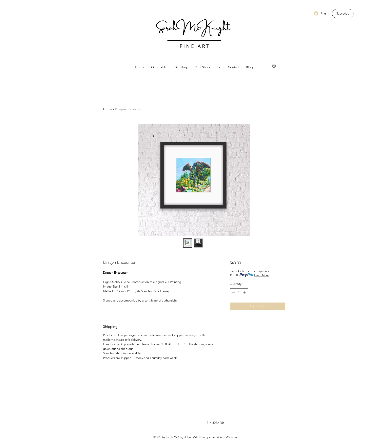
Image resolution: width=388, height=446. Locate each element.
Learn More (261, 275)
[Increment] (245, 292)
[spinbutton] (239, 292)
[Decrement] (233, 292)
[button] (274, 66)
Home (107, 109)
